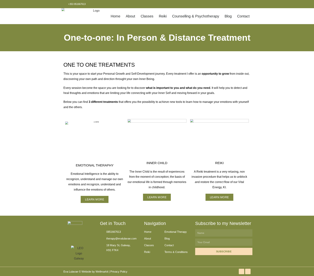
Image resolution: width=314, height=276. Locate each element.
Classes (147, 16)
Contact (243, 16)
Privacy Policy (118, 271)
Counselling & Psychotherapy (195, 16)
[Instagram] (248, 4)
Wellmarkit (102, 271)
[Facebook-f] (232, 4)
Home (115, 16)
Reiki (163, 16)
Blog (228, 16)
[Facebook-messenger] (240, 4)
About (130, 16)
